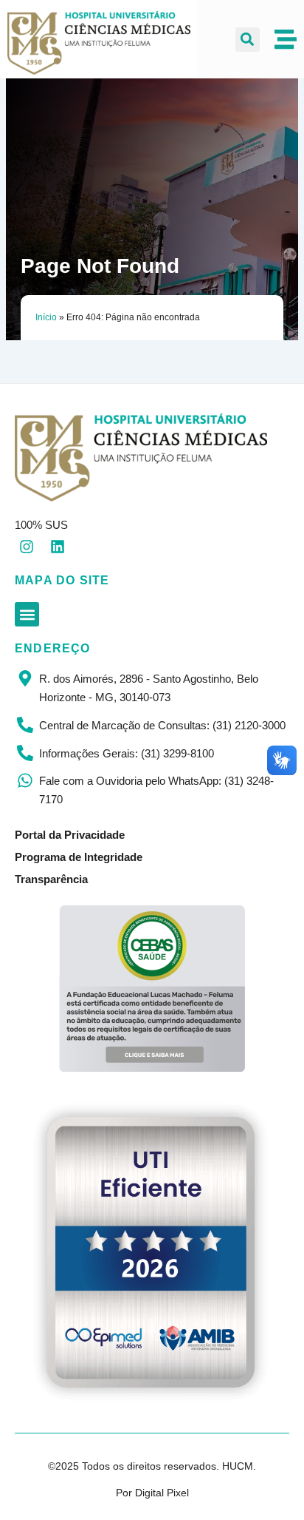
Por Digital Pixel (152, 1493)
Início (46, 317)
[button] (247, 39)
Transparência (51, 879)
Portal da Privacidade (70, 834)
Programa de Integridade (78, 857)
